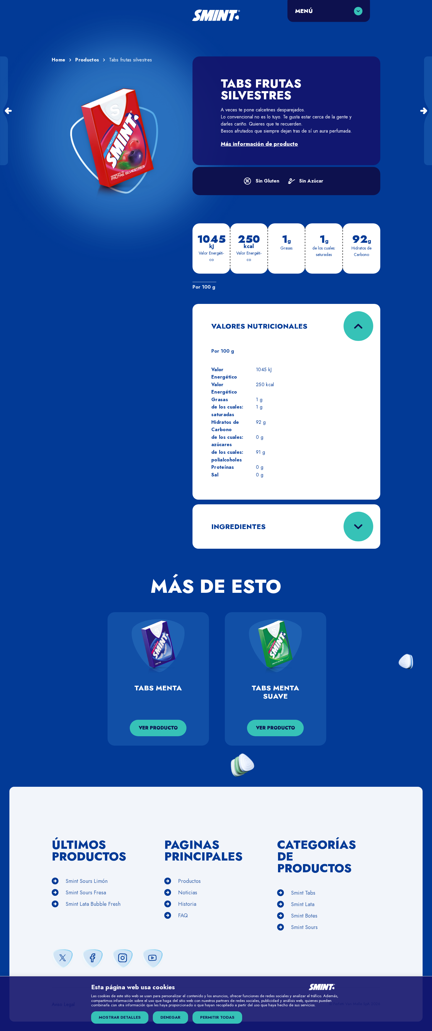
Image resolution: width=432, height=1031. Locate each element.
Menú (304, 11)
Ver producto (158, 727)
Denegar (170, 1017)
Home (58, 59)
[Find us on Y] (152, 958)
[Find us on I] (122, 958)
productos (87, 59)
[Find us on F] (92, 958)
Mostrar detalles (120, 1017)
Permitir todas (217, 1017)
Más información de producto (259, 144)
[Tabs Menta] (4, 110)
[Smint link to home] (216, 18)
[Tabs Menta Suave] (428, 110)
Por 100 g (203, 287)
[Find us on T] (62, 958)
